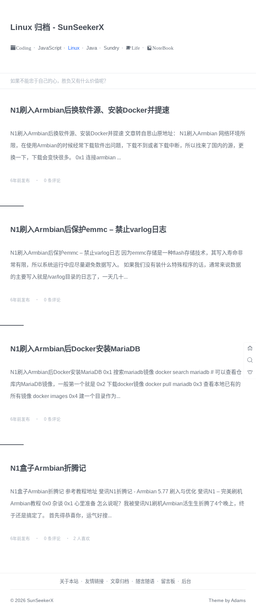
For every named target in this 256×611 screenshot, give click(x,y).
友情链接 (94, 581)
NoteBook (163, 47)
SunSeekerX (40, 600)
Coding (23, 47)
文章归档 (119, 581)
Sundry (111, 48)
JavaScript (49, 48)
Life (136, 47)
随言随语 (145, 581)
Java (91, 48)
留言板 (168, 581)
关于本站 (69, 581)
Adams (238, 600)
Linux (74, 48)
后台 (186, 581)
